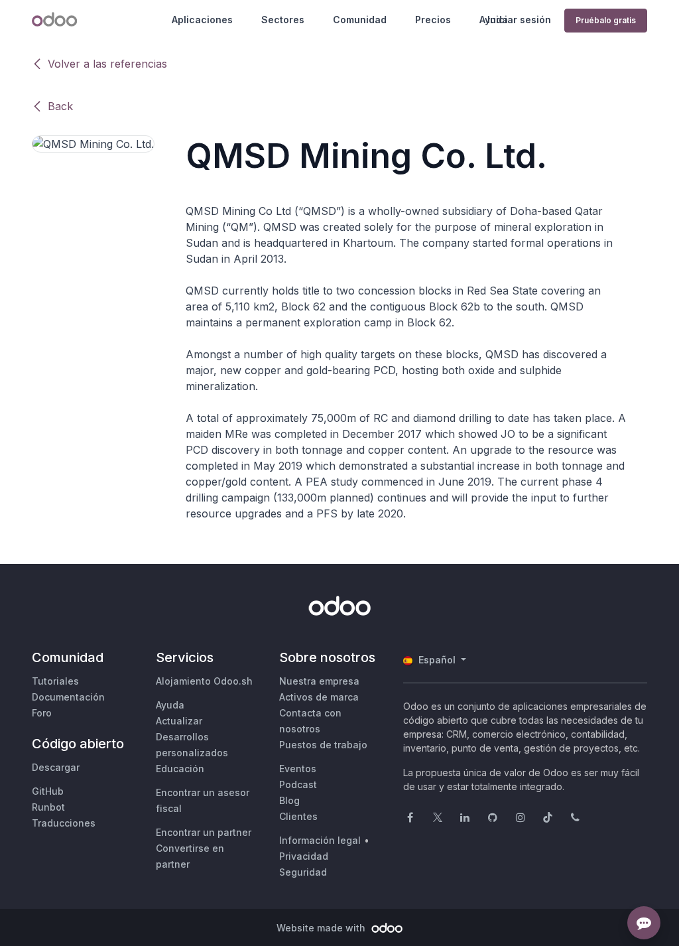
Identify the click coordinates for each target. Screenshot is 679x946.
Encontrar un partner (203, 832)
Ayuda (170, 704)
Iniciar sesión (519, 19)
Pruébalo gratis (606, 20)
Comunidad (360, 19)
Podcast (298, 784)
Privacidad (303, 856)
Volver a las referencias (107, 63)
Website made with (322, 927)
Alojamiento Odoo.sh (204, 681)
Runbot (48, 807)
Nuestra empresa (319, 681)
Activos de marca (319, 697)
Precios (433, 19)
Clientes (298, 816)
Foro (42, 712)
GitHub (48, 791)
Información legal (320, 840)
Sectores (282, 19)
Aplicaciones (202, 19)
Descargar (56, 767)
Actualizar (179, 720)
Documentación (68, 697)
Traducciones (63, 823)
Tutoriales (55, 681)
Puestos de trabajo (323, 744)
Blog (289, 800)
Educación (180, 768)
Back (60, 106)
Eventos (297, 768)
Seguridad (303, 872)
